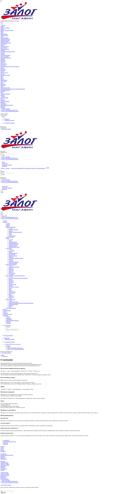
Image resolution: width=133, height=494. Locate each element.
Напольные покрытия (14, 267)
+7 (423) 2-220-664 (5, 108)
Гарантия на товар (5, 465)
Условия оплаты (4, 462)
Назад (8, 223)
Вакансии (3, 457)
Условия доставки (5, 463)
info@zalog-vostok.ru (6, 129)
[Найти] (2, 24)
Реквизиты (3, 466)
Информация (4, 458)
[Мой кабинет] (1, 185)
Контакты (3, 456)
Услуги (2, 448)
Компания (8, 318)
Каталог (8, 224)
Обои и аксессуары (13, 301)
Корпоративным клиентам (7, 455)
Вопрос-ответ (4, 476)
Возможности (4, 468)
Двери (10, 240)
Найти (2, 492)
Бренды (2, 450)
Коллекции (3, 477)
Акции (2, 447)
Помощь (3, 470)
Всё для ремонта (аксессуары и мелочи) (18, 278)
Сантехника (12, 250)
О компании (3, 453)
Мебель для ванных (13, 229)
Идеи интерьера (4, 478)
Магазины (3, 461)
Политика (3, 467)
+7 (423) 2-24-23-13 (9, 111)
